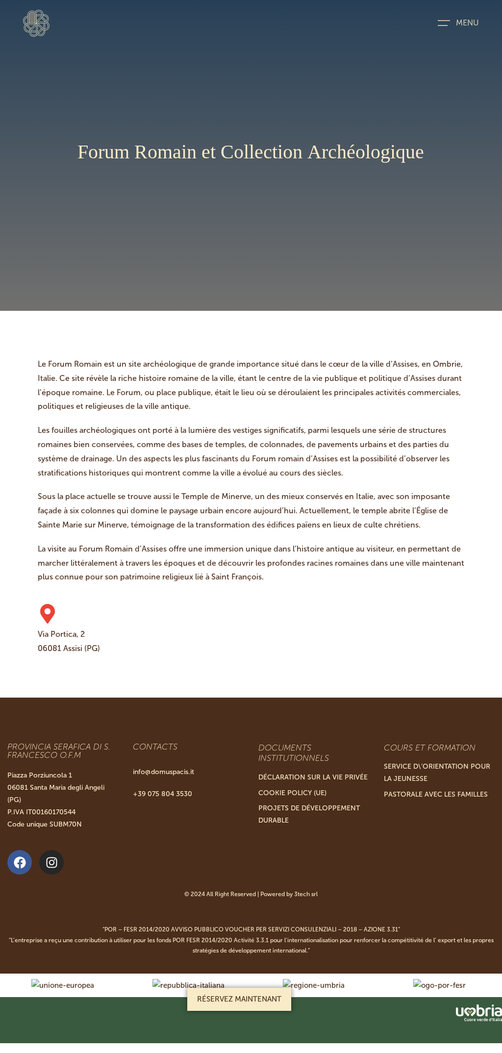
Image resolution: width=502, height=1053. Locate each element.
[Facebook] (19, 862)
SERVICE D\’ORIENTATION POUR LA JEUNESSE (437, 772)
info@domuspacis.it (163, 772)
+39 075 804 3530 (162, 794)
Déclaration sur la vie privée (313, 777)
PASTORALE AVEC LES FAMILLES (436, 794)
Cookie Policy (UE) (292, 793)
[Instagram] (51, 862)
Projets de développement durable (309, 814)
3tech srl (306, 894)
